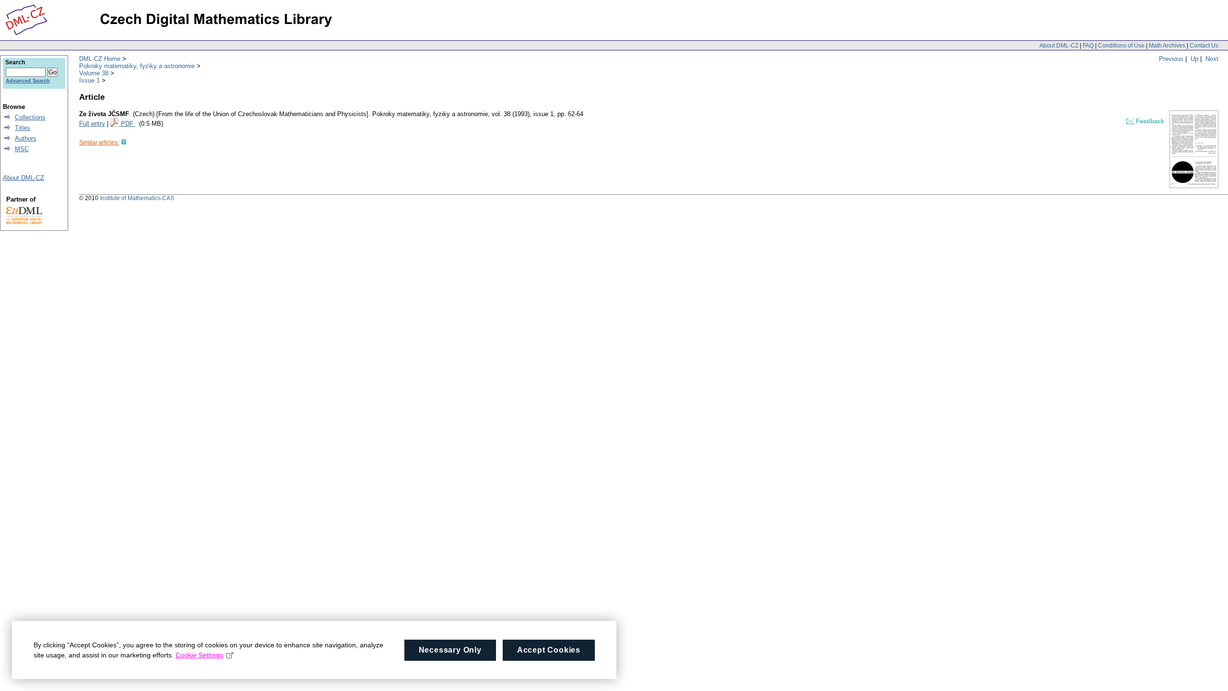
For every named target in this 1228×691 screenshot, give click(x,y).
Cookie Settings (199, 655)
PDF (128, 123)
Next (1211, 58)
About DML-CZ (1058, 45)
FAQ (1088, 45)
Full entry (92, 123)
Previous (1171, 58)
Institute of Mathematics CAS (137, 198)
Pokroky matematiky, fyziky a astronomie (137, 66)
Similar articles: (99, 142)
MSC (22, 149)
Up (1194, 58)
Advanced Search (28, 80)
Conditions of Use (1121, 45)
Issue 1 (89, 80)
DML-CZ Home (99, 58)
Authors (25, 138)
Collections (30, 117)
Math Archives (1167, 45)
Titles (22, 127)
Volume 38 (93, 73)
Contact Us (1204, 45)
